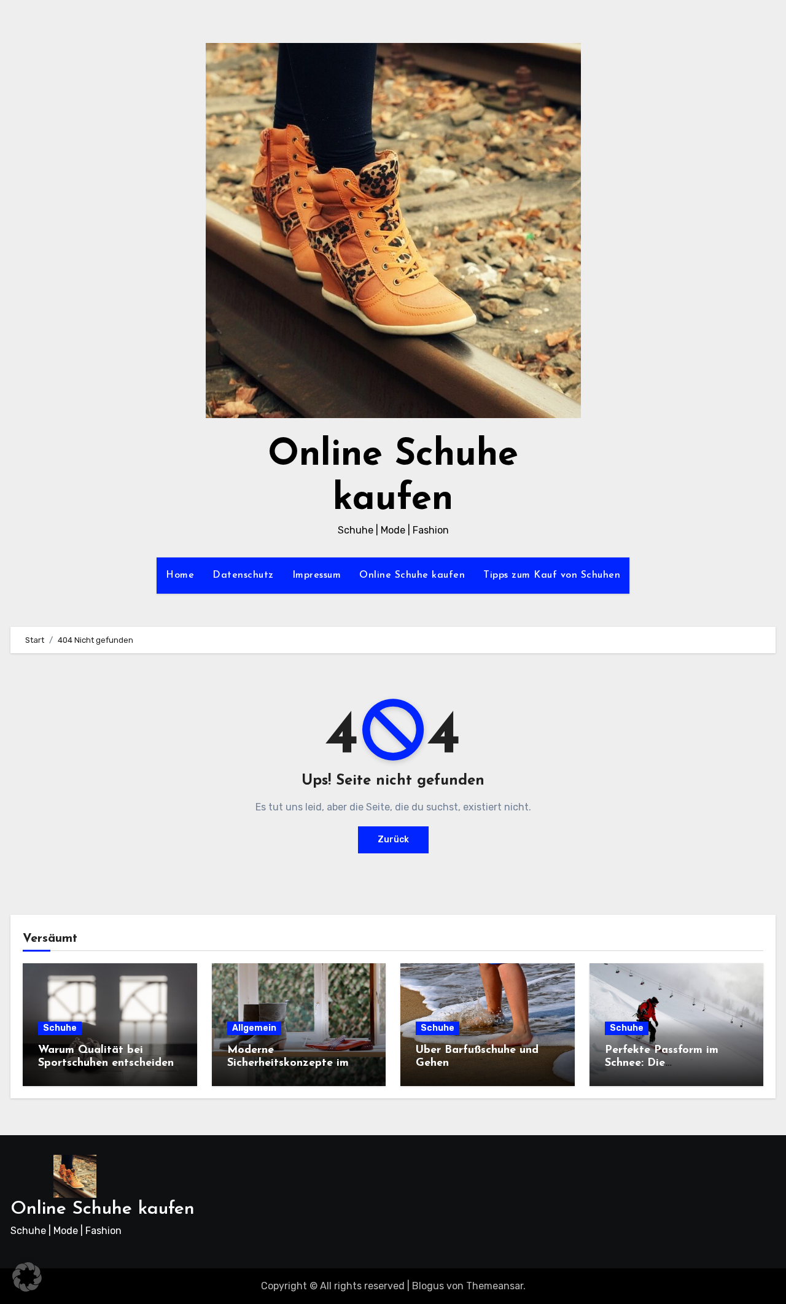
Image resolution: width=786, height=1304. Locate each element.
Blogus (428, 1286)
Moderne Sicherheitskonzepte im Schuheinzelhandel (288, 1063)
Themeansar (494, 1286)
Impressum (316, 575)
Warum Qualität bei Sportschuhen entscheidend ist (109, 1063)
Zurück (393, 839)
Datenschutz (243, 575)
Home (180, 575)
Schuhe (60, 1028)
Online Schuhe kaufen (412, 575)
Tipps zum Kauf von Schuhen (551, 575)
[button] (27, 1277)
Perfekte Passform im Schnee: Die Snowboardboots (661, 1063)
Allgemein (254, 1028)
